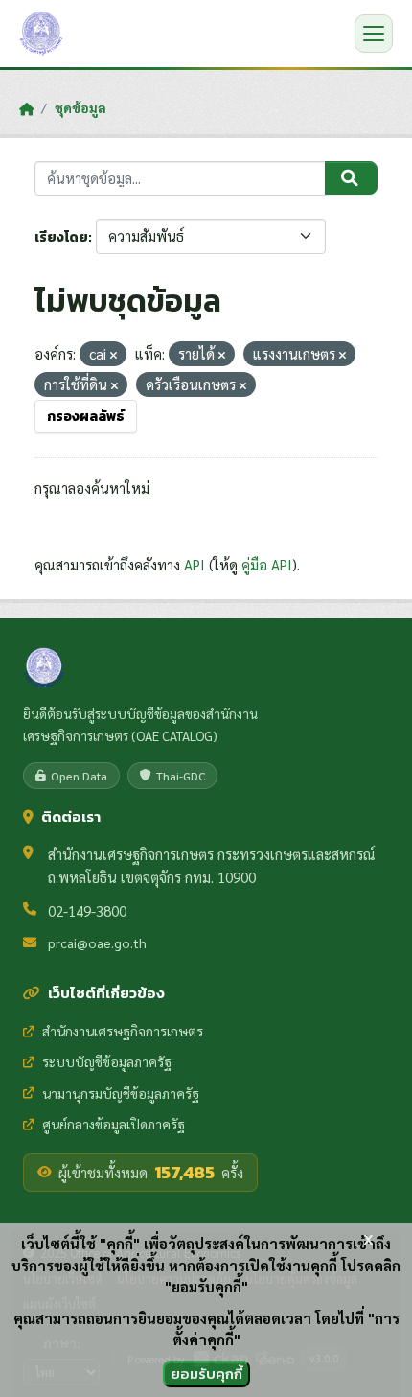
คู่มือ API (266, 564)
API (194, 564)
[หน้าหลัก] (26, 108)
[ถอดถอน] (113, 355)
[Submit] (351, 178)
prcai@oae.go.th (97, 942)
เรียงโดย (61, 237)
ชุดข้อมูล (80, 107)
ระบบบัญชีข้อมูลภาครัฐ (107, 1061)
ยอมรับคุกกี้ (206, 1373)
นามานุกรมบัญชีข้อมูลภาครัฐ (120, 1093)
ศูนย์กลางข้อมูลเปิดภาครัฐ (113, 1123)
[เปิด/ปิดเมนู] (374, 33)
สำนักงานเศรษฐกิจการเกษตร (122, 1030)
